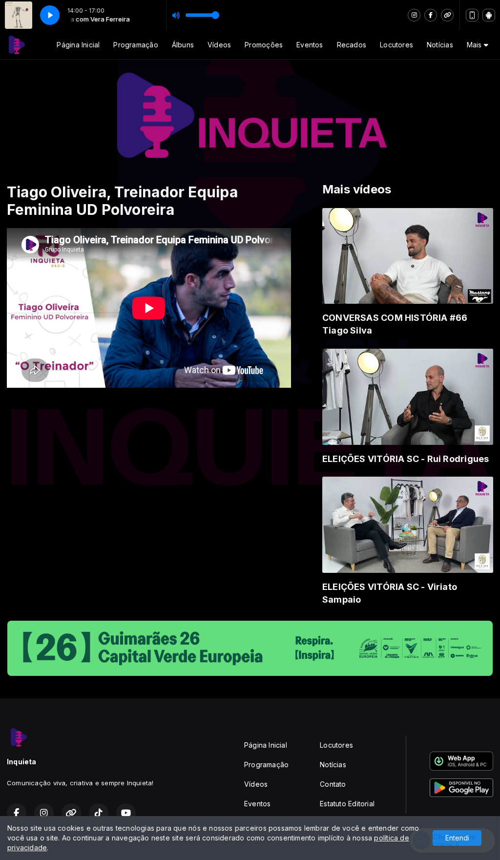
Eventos (309, 45)
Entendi (457, 838)
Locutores (396, 45)
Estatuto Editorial (347, 803)
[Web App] (472, 15)
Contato (333, 784)
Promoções (264, 45)
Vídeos (219, 45)
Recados (351, 45)
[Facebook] (430, 15)
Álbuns (183, 45)
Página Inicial (78, 45)
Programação (135, 45)
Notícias (440, 45)
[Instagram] (414, 15)
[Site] (447, 15)
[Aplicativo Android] (488, 15)
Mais (475, 45)
